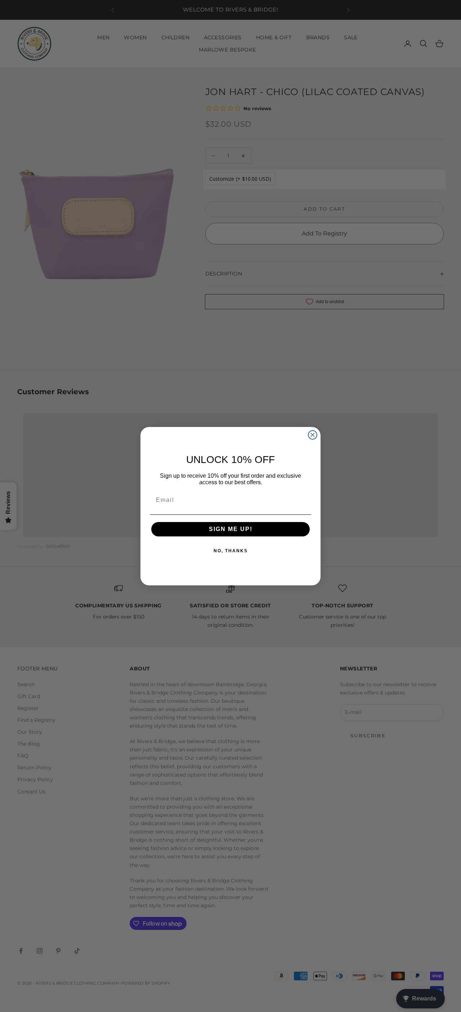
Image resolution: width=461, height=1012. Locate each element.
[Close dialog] (312, 435)
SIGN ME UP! (230, 529)
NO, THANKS (231, 550)
